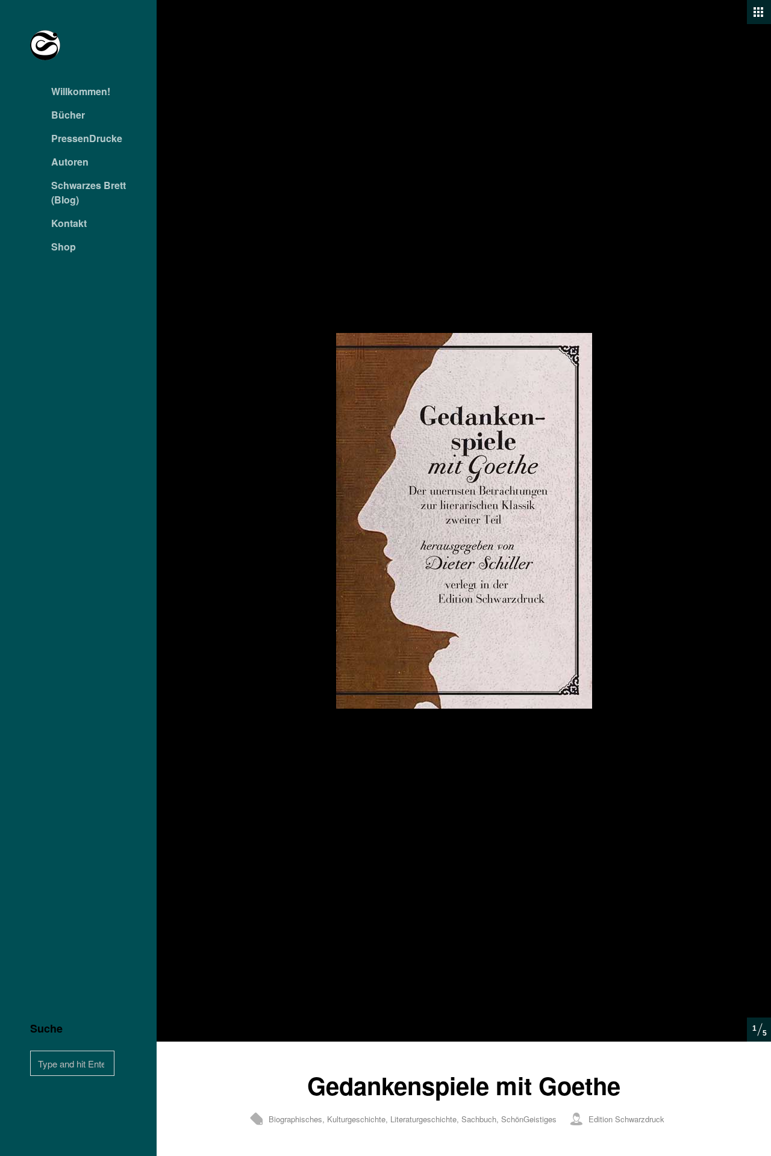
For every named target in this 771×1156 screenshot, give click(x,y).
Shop (63, 246)
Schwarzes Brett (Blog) (88, 192)
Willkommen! (80, 91)
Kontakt (69, 223)
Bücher (68, 115)
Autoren (70, 162)
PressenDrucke (86, 138)
